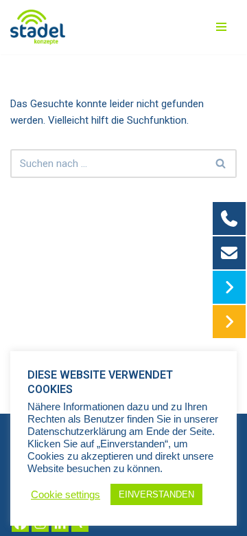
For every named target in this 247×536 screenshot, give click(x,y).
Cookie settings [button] (65, 494)
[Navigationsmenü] (221, 27)
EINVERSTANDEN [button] (156, 494)
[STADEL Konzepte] (37, 27)
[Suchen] (221, 163)
